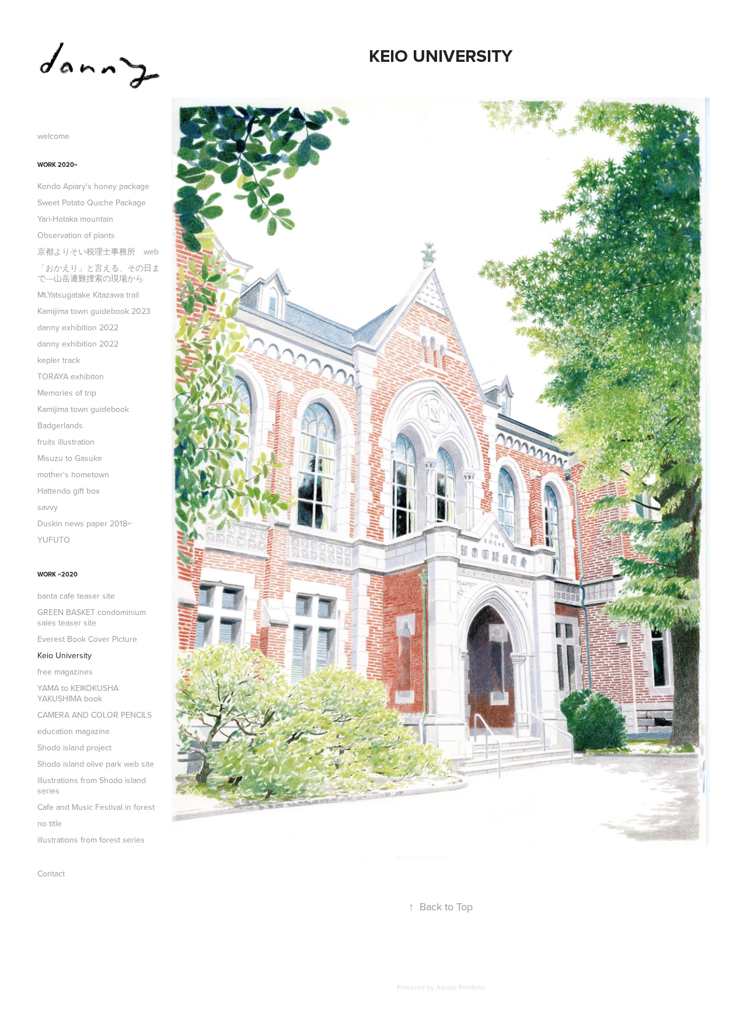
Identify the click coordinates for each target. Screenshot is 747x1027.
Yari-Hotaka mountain (75, 219)
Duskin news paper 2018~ (84, 523)
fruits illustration (66, 442)
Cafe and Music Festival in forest (96, 807)
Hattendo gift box (68, 491)
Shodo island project (74, 747)
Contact (51, 873)
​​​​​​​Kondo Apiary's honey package (93, 186)
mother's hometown (73, 474)
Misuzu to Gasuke (69, 458)
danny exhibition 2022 (77, 327)
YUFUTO (53, 540)
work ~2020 (57, 574)
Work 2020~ (57, 164)
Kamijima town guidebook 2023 (94, 311)
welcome (53, 136)
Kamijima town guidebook (83, 409)
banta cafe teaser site (76, 596)
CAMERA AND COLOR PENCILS (94, 715)
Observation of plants (76, 235)
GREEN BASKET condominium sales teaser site (91, 617)
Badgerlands (60, 425)
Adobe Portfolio (460, 987)
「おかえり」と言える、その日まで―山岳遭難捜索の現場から (98, 273)
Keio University (64, 655)
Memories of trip (66, 393)
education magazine (73, 731)
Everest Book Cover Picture (87, 639)
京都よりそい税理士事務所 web (98, 251)
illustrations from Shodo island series (91, 785)
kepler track (58, 360)
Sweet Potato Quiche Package (91, 202)
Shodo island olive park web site (95, 764)
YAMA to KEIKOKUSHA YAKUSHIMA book (77, 693)
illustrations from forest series (91, 840)
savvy (47, 507)
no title (49, 823)
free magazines (65, 671)
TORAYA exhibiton (70, 376)
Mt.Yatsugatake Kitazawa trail (88, 295)
